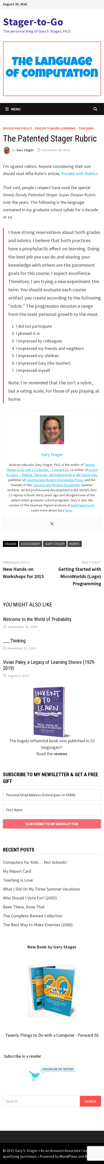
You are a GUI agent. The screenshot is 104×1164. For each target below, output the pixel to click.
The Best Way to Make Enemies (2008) (38, 924)
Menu (16, 109)
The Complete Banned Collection (32, 916)
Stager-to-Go (33, 21)
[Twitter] (52, 524)
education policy (17, 128)
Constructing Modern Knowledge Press (54, 480)
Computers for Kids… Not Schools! (35, 862)
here (68, 510)
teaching (86, 128)
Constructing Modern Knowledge (56, 485)
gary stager (55, 544)
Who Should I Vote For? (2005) (30, 898)
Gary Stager (25, 150)
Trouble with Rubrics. (80, 173)
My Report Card (17, 871)
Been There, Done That (24, 907)
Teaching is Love (18, 880)
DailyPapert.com (82, 505)
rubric (74, 544)
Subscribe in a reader (22, 1056)
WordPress (68, 1156)
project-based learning (55, 128)
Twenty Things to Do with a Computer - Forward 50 (51, 1035)
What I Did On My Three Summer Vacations (41, 889)
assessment (30, 544)
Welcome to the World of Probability (37, 619)
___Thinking (14, 641)
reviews (60, 753)
